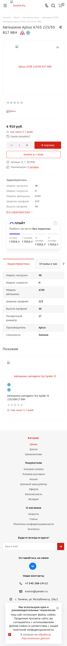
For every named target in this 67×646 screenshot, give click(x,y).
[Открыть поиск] (53, 6)
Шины (33, 444)
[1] (8, 102)
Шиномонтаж (33, 454)
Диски (33, 449)
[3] (15, 102)
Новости (33, 514)
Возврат (33, 499)
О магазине (33, 507)
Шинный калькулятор (33, 484)
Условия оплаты (34, 469)
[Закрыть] (57, 608)
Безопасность (33, 494)
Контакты (33, 529)
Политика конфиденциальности (33, 524)
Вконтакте (32, 566)
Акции (33, 479)
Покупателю (33, 462)
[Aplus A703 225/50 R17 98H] (33, 66)
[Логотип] (18, 5)
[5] (21, 102)
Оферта (33, 489)
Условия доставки (33, 474)
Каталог (33, 438)
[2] (11, 102)
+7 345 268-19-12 (36, 583)
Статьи (33, 519)
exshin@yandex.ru (36, 591)
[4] (18, 102)
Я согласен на (36, 636)
